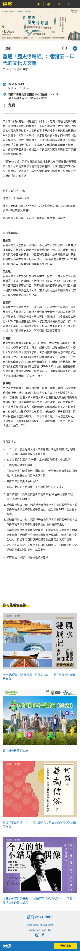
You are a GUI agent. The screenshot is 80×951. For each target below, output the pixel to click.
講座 (8, 48)
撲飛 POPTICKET (40, 917)
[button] (75, 48)
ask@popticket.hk (40, 930)
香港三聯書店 (14, 69)
